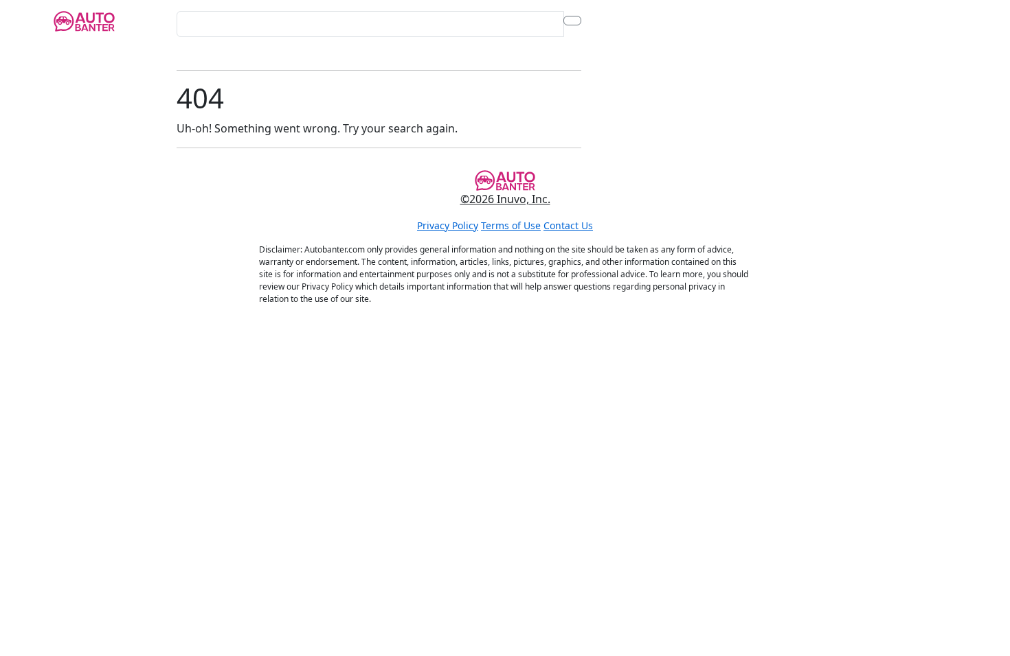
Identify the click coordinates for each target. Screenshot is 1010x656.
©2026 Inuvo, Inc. (505, 199)
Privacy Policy (447, 225)
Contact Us (568, 225)
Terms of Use (511, 225)
